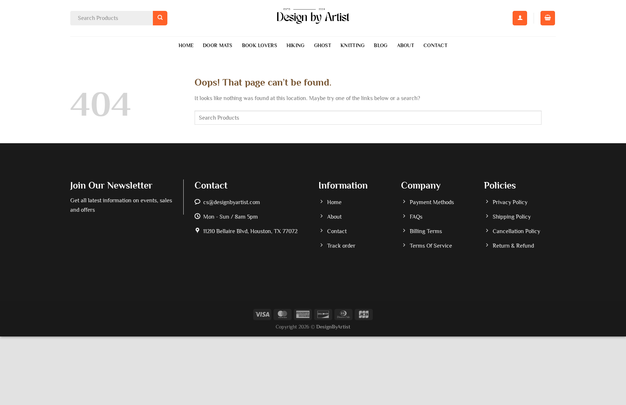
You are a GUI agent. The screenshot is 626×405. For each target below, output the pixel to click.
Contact (435, 45)
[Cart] (548, 18)
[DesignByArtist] (313, 18)
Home (186, 45)
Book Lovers (259, 45)
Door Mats (218, 45)
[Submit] (160, 18)
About (405, 45)
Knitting (352, 45)
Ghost (322, 45)
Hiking (296, 45)
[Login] (520, 18)
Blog (380, 45)
